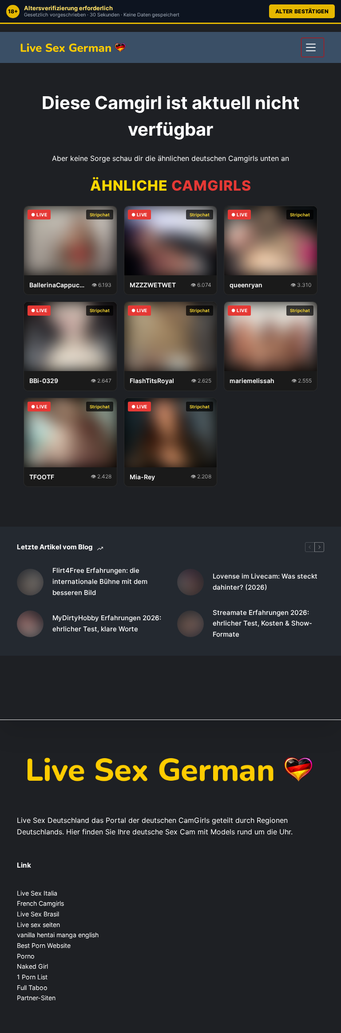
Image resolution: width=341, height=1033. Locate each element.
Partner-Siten (36, 998)
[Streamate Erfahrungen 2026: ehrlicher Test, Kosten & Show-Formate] (190, 623)
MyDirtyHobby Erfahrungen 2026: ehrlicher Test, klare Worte (106, 623)
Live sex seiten (38, 924)
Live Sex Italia (37, 893)
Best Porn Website (44, 945)
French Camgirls (40, 903)
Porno (26, 956)
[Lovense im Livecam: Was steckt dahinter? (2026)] (190, 582)
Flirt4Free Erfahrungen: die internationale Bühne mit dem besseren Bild (99, 581)
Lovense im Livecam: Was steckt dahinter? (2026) (265, 581)
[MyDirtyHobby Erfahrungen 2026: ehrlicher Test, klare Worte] (30, 623)
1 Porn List (32, 977)
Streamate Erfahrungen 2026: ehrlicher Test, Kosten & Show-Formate (262, 623)
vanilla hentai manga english (58, 935)
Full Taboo (32, 987)
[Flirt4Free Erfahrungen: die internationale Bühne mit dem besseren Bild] (30, 582)
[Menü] (312, 47)
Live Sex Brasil (38, 914)
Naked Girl (32, 966)
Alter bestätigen (302, 11)
